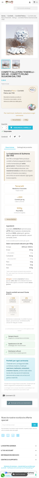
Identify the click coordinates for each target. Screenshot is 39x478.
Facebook (3, 435)
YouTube (8, 435)
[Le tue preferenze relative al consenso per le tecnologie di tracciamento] (36, 475)
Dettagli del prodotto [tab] (24, 147)
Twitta (15, 136)
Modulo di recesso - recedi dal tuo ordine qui (19, 466)
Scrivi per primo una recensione (21, 403)
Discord (17, 435)
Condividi (10, 136)
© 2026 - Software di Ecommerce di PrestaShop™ (17, 468)
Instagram (13, 435)
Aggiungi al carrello (20, 127)
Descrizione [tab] (10, 147)
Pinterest (19, 136)
